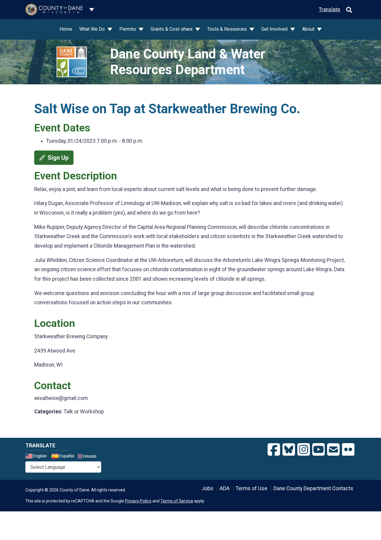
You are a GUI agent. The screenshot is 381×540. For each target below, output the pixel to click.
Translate (329, 10)
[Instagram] (303, 449)
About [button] (309, 29)
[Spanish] (63, 457)
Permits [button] (128, 29)
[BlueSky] (288, 449)
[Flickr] (348, 449)
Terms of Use (251, 488)
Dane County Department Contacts (313, 488)
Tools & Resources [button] (227, 29)
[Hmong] (89, 457)
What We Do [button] (92, 29)
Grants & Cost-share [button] (172, 29)
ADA (224, 488)
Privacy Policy (138, 501)
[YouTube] (318, 449)
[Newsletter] (333, 449)
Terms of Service (176, 501)
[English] (37, 457)
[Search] (349, 9)
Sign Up (58, 157)
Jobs (207, 488)
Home (66, 29)
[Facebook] (273, 449)
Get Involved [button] (275, 29)
